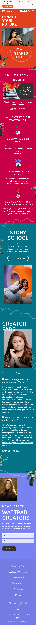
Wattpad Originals (18, 572)
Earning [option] (31, 373)
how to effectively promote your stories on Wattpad (17, 443)
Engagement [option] (7, 373)
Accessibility (26, 614)
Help (19, 614)
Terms (8, 614)
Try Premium (18, 577)
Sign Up (23, 11)
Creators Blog (18, 566)
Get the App (18, 583)
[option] (18, 94)
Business (18, 589)
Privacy (14, 614)
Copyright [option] (20, 373)
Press (18, 595)
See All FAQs (10, 451)
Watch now (17, 109)
